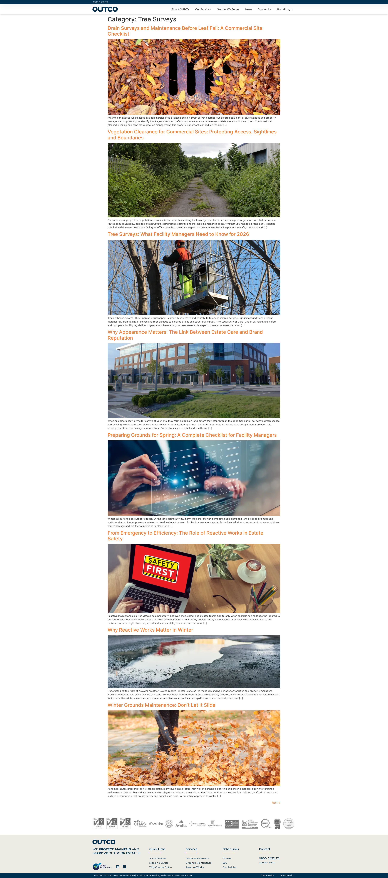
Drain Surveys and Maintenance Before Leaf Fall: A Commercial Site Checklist (185, 31)
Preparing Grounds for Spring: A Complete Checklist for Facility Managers (193, 435)
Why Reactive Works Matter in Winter (151, 630)
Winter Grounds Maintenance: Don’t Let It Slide (162, 705)
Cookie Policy (267, 875)
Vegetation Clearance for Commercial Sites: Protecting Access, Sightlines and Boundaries (192, 134)
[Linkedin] (117, 866)
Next (276, 802)
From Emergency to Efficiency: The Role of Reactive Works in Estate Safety (185, 536)
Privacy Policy (287, 875)
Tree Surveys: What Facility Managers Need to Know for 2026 (179, 234)
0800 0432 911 (100, 2)
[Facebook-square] (124, 866)
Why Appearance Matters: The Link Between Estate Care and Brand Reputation (185, 335)
